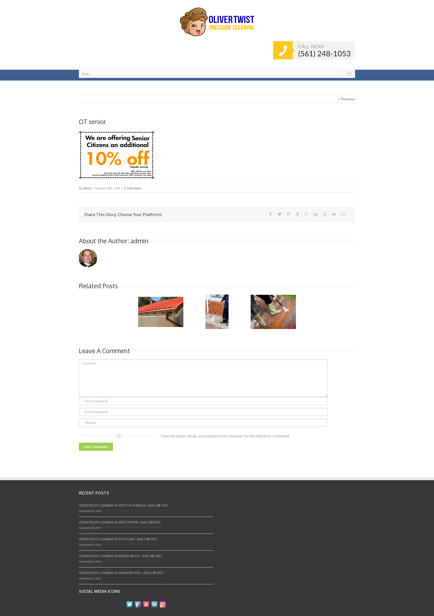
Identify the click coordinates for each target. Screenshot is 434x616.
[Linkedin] (316, 214)
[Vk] (334, 214)
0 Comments (132, 188)
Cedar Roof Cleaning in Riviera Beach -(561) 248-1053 (120, 556)
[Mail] (343, 214)
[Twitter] (280, 214)
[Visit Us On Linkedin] (154, 603)
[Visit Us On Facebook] (138, 603)
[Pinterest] (289, 214)
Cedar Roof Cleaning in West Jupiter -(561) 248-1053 (119, 522)
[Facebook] (270, 214)
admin (87, 188)
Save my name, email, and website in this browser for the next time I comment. (225, 436)
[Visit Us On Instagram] (162, 603)
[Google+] (307, 214)
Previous (348, 99)
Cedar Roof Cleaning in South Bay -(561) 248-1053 (118, 539)
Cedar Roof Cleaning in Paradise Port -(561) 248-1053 (121, 573)
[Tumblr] (298, 214)
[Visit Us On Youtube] (146, 603)
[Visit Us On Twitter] (129, 603)
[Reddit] (325, 214)
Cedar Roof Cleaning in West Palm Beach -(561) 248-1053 (123, 505)
